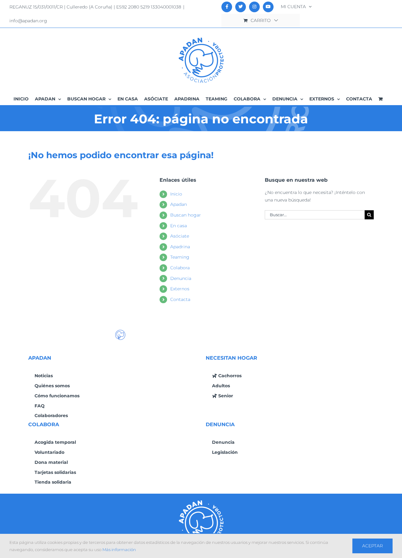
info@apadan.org (28, 21)
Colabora (180, 268)
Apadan (178, 204)
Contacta (180, 299)
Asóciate (179, 236)
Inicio (176, 194)
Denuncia (180, 278)
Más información (119, 549)
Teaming (179, 257)
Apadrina (180, 246)
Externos (179, 289)
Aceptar (372, 546)
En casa (178, 225)
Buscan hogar (185, 215)
